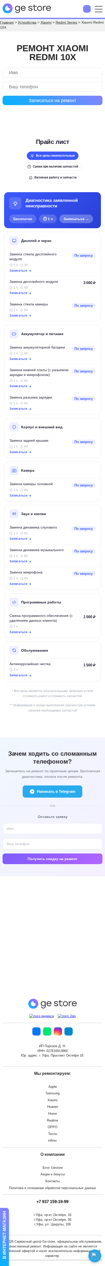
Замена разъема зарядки (30, 397)
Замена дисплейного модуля (33, 282)
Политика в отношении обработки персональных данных (52, 1188)
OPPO (52, 1127)
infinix (52, 1140)
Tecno (52, 1134)
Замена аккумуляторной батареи (37, 347)
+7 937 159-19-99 (52, 1201)
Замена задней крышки (28, 440)
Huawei (52, 1107)
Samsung (53, 1093)
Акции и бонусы (53, 1174)
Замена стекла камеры (28, 304)
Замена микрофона (26, 572)
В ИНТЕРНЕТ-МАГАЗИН (4, 1235)
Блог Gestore (53, 1168)
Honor (52, 1113)
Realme (52, 1120)
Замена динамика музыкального (36, 550)
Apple (52, 1087)
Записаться (18, 270)
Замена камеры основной (31, 484)
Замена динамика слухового (33, 527)
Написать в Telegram (56, 791)
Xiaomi (52, 1100)
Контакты (52, 1181)
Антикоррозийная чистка (29, 664)
